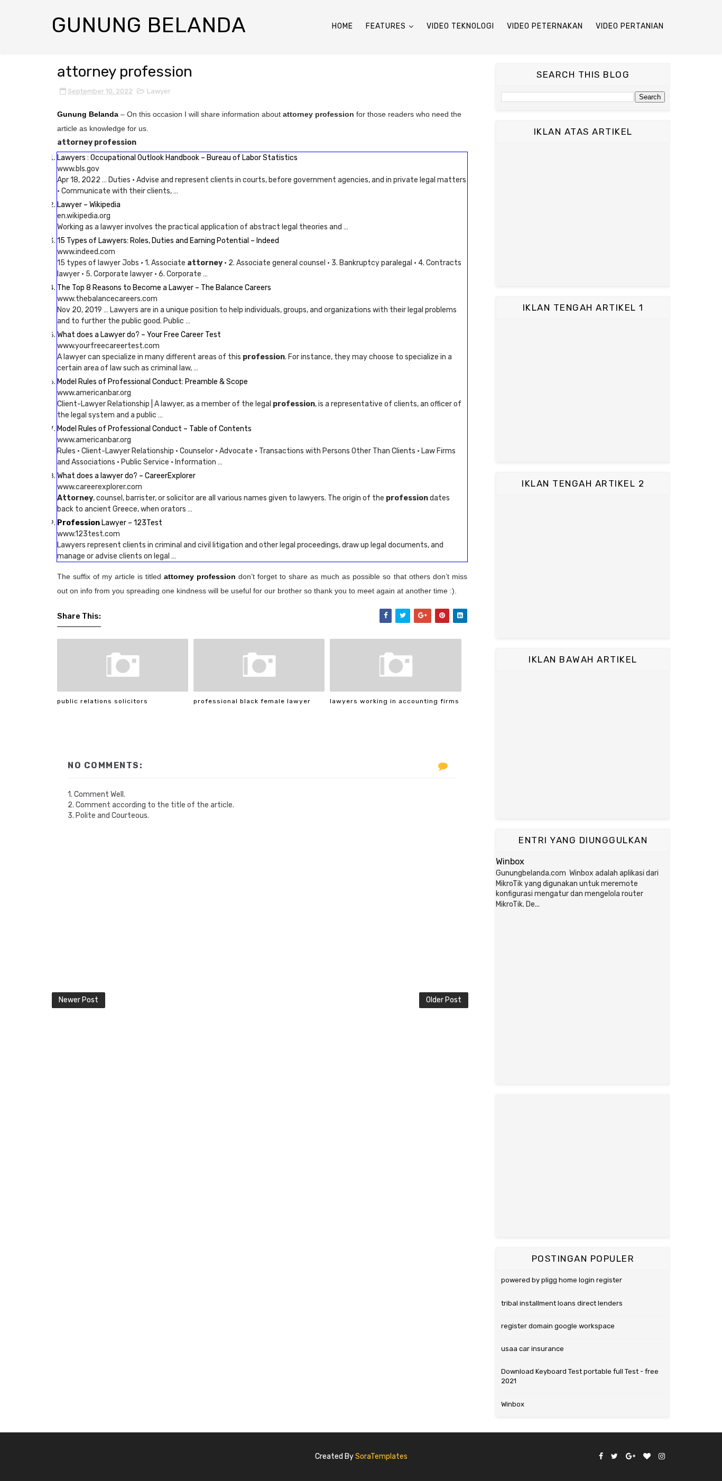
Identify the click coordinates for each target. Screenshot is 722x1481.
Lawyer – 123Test (109, 522)
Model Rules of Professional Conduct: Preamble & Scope (152, 381)
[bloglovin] (647, 1457)
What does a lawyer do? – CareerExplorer (126, 475)
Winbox (510, 861)
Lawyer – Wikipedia (89, 204)
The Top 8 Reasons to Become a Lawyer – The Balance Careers (164, 287)
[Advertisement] (583, 214)
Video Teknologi (460, 26)
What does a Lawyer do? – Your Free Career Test (139, 334)
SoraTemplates (381, 1456)
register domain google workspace (558, 1326)
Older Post (443, 999)
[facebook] (601, 1457)
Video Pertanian (630, 26)
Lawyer (159, 91)
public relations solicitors (102, 701)
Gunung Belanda (149, 25)
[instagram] (662, 1457)
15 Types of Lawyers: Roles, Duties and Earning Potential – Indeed (168, 240)
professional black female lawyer (252, 701)
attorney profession (200, 576)
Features (386, 26)
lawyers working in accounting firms (394, 701)
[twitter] (614, 1457)
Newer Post (78, 999)
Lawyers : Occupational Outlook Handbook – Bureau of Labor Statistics (177, 157)
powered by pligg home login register (561, 1280)
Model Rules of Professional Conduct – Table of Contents (154, 428)
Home (342, 26)
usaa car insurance (532, 1349)
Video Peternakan (545, 26)
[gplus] (630, 1457)
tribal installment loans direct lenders (562, 1303)
